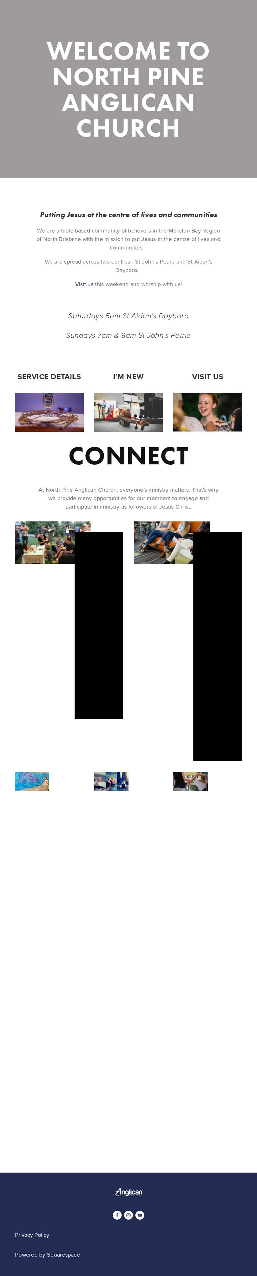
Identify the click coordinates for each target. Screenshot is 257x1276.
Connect (52, 16)
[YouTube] (139, 1215)
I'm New (25, 16)
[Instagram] (128, 1215)
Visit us (85, 284)
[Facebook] (117, 1215)
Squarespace (63, 1254)
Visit (155, 16)
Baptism (81, 16)
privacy (143, 1122)
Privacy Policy (32, 1235)
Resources (128, 16)
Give (102, 16)
